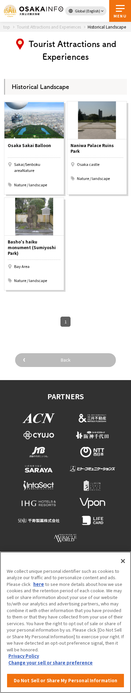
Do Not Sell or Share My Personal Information (66, 680)
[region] (65, 622)
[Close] (123, 561)
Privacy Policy (23, 656)
